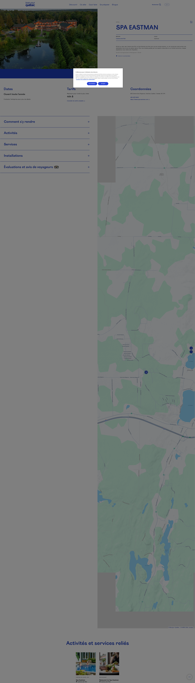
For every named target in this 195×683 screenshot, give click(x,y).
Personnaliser (92, 83)
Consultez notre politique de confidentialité (86, 79)
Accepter (103, 83)
